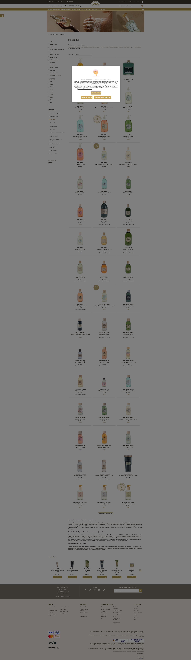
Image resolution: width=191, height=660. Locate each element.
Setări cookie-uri (96, 92)
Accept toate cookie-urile (103, 97)
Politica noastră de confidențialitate (85, 88)
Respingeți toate (86, 97)
